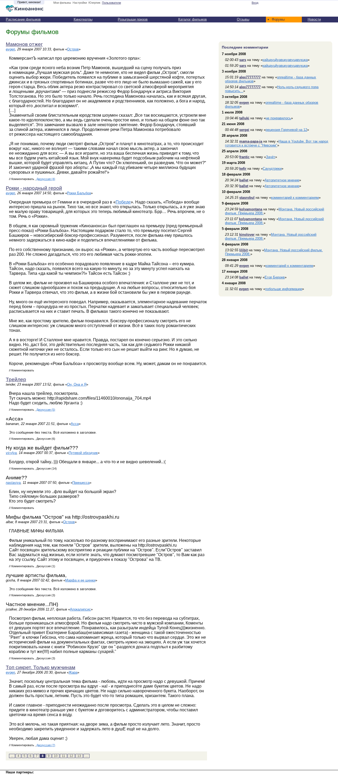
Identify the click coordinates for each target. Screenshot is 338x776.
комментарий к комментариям (295, 198)
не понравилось (278, 118)
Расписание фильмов (23, 19)
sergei (244, 130)
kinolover (247, 234)
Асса (75, 424)
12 (71, 756)
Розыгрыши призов (133, 19)
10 (56, 756)
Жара (73, 672)
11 (63, 756)
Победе (123, 202)
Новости (314, 19)
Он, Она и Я (76, 384)
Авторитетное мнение (282, 180)
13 (79, 756)
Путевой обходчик (83, 453)
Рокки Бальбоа (79, 193)
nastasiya (13, 483)
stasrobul (247, 198)
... (12, 756)
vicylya (11, 453)
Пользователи (111, 2)
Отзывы (243, 19)
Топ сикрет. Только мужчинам (40, 667)
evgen (10, 49)
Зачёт (270, 157)
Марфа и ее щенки (80, 580)
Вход (255, 2)
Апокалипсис (80, 609)
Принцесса (81, 483)
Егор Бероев (275, 277)
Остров (73, 49)
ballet (243, 180)
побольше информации (283, 289)
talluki (244, 118)
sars (242, 60)
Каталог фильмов (192, 19)
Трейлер (16, 379)
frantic (244, 157)
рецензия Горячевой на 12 (286, 130)
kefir (242, 169)
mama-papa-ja (250, 141)
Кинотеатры (83, 19)
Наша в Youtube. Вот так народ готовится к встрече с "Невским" (276, 143)
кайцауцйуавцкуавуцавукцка (285, 60)
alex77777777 (250, 77)
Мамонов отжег (24, 44)
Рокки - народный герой (34, 188)
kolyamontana (250, 209)
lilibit (243, 250)
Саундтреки (272, 169)
